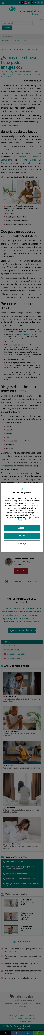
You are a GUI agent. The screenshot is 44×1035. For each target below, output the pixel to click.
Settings (22, 543)
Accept (22, 527)
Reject (22, 535)
